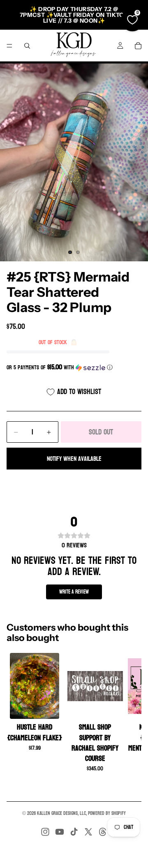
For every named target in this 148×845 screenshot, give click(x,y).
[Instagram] (45, 832)
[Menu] (9, 45)
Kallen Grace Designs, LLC (61, 813)
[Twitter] (88, 832)
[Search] (27, 46)
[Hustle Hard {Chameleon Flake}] (34, 686)
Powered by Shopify (107, 813)
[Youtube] (60, 832)
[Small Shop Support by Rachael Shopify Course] (95, 686)
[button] (74, 367)
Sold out (101, 432)
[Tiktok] (74, 832)
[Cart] (138, 46)
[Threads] (103, 832)
